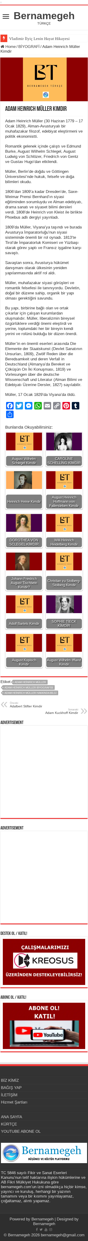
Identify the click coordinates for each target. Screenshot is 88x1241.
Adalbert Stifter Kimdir (26, 705)
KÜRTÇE (9, 1124)
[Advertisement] (44, 772)
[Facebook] (36, 1229)
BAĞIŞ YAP (11, 1087)
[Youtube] (46, 1229)
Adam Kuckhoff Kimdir (61, 711)
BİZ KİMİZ (10, 1080)
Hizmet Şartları (14, 1102)
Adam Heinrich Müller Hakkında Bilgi (30, 692)
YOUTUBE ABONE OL (21, 1131)
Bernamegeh (44, 15)
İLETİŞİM (9, 1095)
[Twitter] (41, 1229)
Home (10, 46)
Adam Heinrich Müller (30, 682)
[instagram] (51, 1229)
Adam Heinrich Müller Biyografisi (28, 687)
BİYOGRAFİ (29, 46)
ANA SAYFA (11, 1117)
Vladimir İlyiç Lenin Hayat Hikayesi (39, 38)
